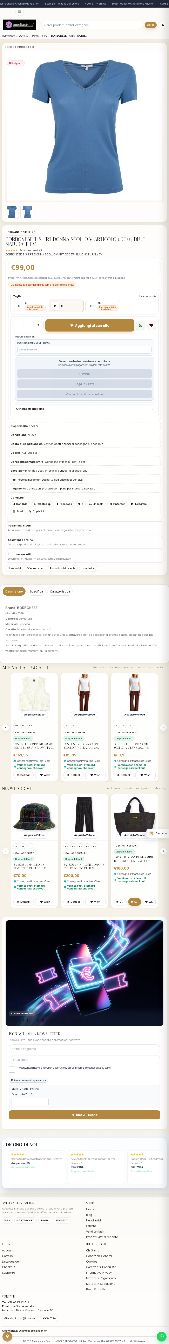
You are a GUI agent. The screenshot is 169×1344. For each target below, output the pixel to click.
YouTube (51, 1318)
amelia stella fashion (34, 1330)
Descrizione (14, 591)
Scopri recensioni (31, 250)
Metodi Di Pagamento (101, 1278)
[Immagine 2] (27, 212)
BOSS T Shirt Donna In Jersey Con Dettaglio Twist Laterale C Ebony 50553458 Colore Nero (134, 746)
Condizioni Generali (99, 1256)
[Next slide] (163, 727)
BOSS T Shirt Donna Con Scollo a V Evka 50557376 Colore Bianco (30, 746)
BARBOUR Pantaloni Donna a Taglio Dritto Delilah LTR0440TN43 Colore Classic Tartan (33, 866)
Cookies (91, 1261)
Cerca (150, 25)
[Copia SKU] (34, 232)
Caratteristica (60, 591)
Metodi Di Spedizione (100, 1284)
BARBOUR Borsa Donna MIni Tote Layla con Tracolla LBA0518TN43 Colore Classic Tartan (83, 859)
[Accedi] (163, 25)
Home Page (8, 35)
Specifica (36, 591)
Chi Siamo (92, 1250)
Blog (89, 1215)
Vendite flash (95, 1231)
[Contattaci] (7, 1337)
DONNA (23, 35)
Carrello (7, 1256)
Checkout (8, 1267)
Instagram (31, 1318)
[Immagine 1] (12, 212)
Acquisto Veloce (34, 714)
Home (90, 1209)
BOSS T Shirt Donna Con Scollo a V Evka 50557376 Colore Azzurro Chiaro (81, 746)
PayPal (84, 374)
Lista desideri (88, 568)
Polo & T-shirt (39, 35)
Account (8, 1250)
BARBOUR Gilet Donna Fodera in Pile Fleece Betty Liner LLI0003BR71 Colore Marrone (133, 866)
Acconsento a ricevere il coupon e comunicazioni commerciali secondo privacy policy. (64, 1067)
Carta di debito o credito (84, 394)
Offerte (91, 1226)
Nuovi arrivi (14, 568)
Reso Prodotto (96, 1289)
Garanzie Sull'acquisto (101, 1267)
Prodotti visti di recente (62, 568)
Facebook (11, 1318)
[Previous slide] (5, 727)
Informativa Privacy (98, 1272)
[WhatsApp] (162, 1337)
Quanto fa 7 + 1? (22, 1094)
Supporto (8, 1272)
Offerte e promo (35, 568)
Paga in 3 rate (84, 384)
